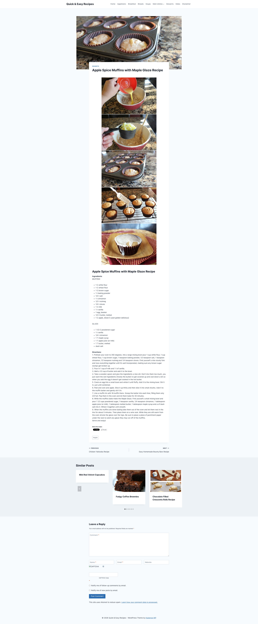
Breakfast (132, 4)
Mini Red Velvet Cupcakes (92, 475)
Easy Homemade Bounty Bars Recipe (154, 450)
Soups (148, 4)
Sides (178, 4)
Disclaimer (186, 4)
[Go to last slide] (79, 488)
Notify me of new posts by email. (104, 590)
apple (95, 437)
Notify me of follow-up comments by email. (108, 586)
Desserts (170, 4)
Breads (141, 4)
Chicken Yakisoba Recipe (99, 450)
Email (120, 562)
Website (148, 562)
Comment (94, 535)
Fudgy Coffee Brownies (127, 496)
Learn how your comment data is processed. (139, 602)
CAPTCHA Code (104, 578)
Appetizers (121, 4)
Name (93, 562)
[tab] (124, 509)
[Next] (178, 488)
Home (112, 4)
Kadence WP (151, 618)
